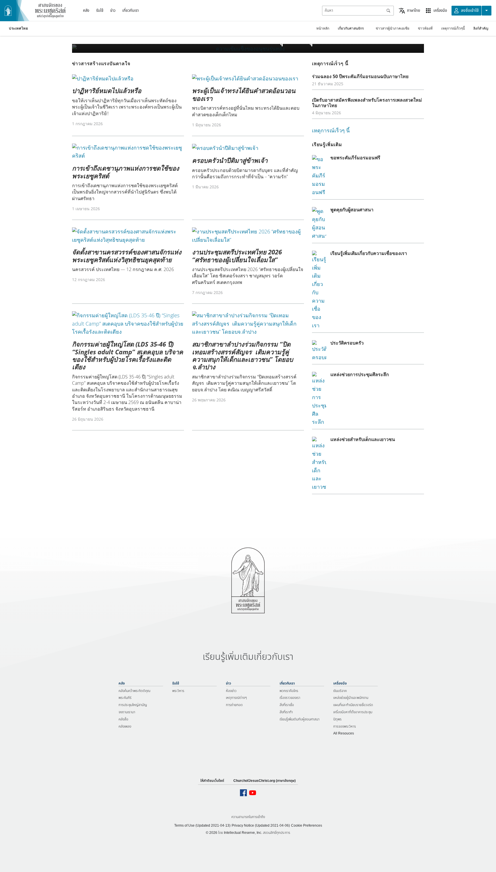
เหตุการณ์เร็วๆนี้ (453, 28)
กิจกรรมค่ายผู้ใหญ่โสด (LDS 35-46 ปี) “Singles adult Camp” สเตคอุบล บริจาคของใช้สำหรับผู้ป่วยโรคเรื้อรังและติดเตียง (127, 355)
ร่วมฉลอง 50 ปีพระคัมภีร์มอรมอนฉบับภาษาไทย (360, 76)
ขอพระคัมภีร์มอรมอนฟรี (355, 157)
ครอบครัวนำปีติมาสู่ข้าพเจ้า (230, 160)
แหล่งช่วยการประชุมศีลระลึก (359, 374)
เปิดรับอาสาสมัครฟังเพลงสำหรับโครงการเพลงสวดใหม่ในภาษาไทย (367, 103)
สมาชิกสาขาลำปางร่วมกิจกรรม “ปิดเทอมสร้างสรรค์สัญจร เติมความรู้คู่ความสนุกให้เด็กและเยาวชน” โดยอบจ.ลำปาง (242, 355)
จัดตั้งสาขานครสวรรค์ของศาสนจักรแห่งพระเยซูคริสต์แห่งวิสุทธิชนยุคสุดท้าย (126, 256)
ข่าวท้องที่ (425, 28)
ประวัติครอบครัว (347, 343)
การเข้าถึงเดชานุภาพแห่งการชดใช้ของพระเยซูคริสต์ (125, 172)
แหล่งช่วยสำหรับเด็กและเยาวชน (362, 439)
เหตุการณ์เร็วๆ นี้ (331, 130)
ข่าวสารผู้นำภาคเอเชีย (392, 28)
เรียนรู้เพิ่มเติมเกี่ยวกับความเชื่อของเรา (368, 253)
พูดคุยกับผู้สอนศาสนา (351, 209)
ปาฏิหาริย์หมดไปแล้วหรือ (106, 90)
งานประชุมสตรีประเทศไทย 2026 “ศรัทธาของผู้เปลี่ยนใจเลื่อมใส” (237, 256)
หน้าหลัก (322, 28)
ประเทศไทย (18, 28)
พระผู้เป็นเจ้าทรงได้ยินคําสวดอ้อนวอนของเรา (243, 94)
